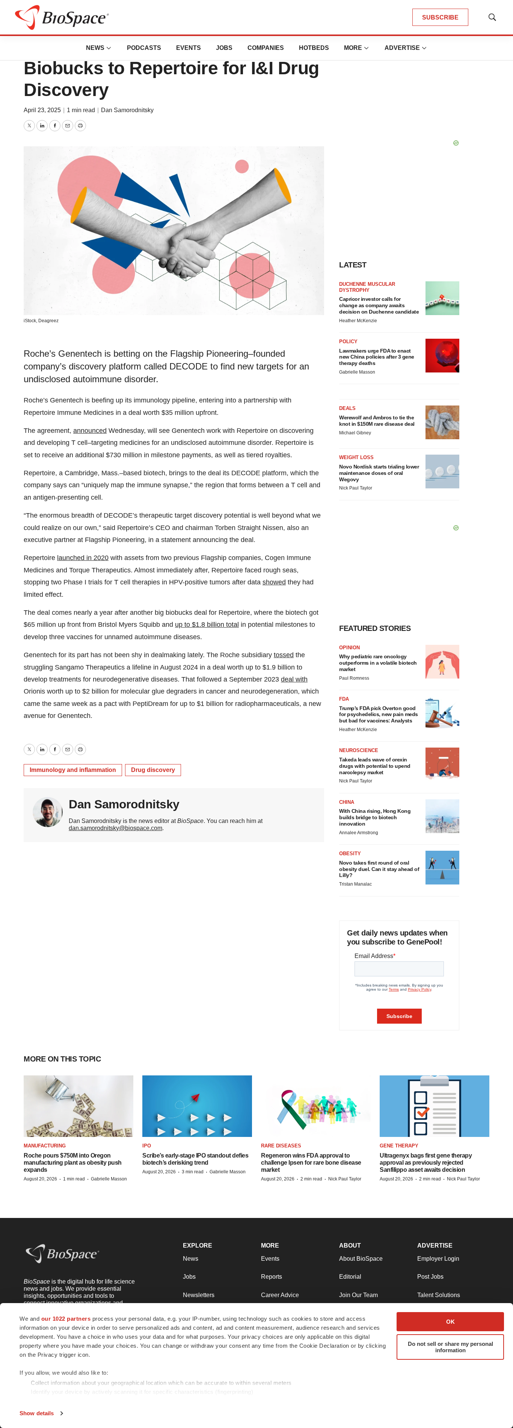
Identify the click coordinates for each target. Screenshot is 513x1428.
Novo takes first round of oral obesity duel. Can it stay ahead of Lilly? (379, 869)
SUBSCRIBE (440, 17)
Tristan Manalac (355, 884)
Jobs (224, 48)
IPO (146, 1146)
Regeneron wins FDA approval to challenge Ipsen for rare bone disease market (311, 1162)
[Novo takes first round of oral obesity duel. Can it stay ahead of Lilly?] (442, 867)
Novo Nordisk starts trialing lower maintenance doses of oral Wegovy (379, 473)
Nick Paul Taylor (355, 488)
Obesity (350, 853)
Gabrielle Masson (357, 372)
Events (188, 48)
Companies (265, 48)
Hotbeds (314, 48)
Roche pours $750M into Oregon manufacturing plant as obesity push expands (73, 1162)
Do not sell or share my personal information (450, 1347)
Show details (37, 1413)
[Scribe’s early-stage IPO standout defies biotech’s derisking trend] (197, 1106)
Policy (348, 341)
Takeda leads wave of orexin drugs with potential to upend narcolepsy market (374, 766)
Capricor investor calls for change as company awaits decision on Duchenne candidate (379, 305)
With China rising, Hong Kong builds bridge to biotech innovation (374, 817)
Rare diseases (281, 1146)
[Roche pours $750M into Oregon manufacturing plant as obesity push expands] (78, 1106)
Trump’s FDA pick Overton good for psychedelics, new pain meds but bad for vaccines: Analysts (378, 714)
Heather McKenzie (358, 320)
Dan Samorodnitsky (127, 110)
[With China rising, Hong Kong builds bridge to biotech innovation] (442, 816)
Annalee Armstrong (358, 832)
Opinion (349, 647)
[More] (109, 48)
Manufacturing (45, 1146)
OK (450, 1321)
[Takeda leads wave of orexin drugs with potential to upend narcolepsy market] (442, 764)
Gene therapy (399, 1146)
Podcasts (144, 48)
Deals (347, 408)
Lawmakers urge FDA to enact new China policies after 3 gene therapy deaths (376, 357)
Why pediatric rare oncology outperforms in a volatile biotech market (378, 662)
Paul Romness (354, 678)
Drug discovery (153, 770)
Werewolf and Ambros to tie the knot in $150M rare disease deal (377, 420)
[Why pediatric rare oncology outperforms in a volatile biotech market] (442, 662)
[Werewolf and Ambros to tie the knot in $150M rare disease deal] (442, 422)
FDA (344, 699)
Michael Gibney (355, 432)
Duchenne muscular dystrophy (367, 287)
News (95, 48)
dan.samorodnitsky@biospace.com (115, 828)
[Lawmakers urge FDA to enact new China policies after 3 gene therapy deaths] (442, 355)
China (346, 802)
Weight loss (356, 457)
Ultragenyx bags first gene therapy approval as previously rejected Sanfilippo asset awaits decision (426, 1162)
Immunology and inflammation (73, 770)
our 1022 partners (66, 1318)
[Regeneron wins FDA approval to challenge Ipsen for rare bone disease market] (316, 1106)
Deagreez (48, 320)
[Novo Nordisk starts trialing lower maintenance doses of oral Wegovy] (442, 471)
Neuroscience (358, 750)
